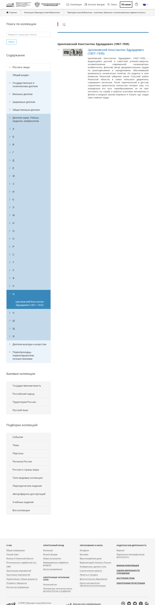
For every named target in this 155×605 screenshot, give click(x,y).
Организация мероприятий (18, 570)
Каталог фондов (96, 4)
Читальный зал (50, 584)
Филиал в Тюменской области (19, 558)
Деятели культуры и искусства (29, 344)
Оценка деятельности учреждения (128, 571)
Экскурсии (84, 550)
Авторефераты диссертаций (29, 494)
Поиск (114, 4)
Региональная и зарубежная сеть (21, 562)
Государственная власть (27, 385)
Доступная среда (126, 578)
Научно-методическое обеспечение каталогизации (93, 584)
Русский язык (20, 410)
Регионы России (22, 461)
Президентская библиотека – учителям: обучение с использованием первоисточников (106, 12)
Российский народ (23, 393)
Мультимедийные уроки (91, 558)
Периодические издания (27, 485)
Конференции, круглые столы (93, 566)
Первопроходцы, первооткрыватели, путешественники (23, 355)
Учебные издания (23, 502)
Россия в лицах (21, 67)
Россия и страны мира (26, 469)
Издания (120, 550)
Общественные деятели (26, 109)
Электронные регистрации (131, 583)
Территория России (24, 402)
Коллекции (76, 4)
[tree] (28, 213)
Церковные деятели (24, 102)
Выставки (84, 554)
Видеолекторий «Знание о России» (95, 562)
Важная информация (128, 565)
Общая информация (15, 550)
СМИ (8, 566)
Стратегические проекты (91, 570)
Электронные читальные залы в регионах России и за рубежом (57, 589)
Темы (16, 445)
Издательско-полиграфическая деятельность (130, 555)
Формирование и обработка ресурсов (55, 563)
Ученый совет (12, 554)
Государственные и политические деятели (25, 84)
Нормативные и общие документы (22, 579)
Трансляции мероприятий (18, 574)
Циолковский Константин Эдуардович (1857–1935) (30, 303)
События (18, 437)
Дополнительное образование (93, 579)
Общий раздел (21, 75)
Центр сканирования (52, 569)
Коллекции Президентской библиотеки (42, 12)
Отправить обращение (16, 583)
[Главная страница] (19, 5)
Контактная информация (17, 587)
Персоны (18, 453)
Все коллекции (21, 510)
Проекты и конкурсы (89, 574)
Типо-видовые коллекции (28, 477)
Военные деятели (23, 94)
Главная (13, 12)
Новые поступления (52, 558)
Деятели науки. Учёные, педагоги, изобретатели (26, 119)
